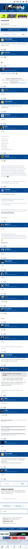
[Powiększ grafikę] (5, 57)
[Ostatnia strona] (26, 34)
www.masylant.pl (23, 82)
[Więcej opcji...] (25, 40)
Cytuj (5, 49)
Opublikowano (11, 40)
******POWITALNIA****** (13, 25)
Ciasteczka (25, 540)
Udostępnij (7, 505)
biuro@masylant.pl (13, 82)
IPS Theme (2, 540)
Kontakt (20, 540)
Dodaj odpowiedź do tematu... (10, 498)
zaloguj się (18, 491)
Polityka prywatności (14, 540)
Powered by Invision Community (14, 542)
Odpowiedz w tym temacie (14, 29)
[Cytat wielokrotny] (2, 50)
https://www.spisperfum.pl (7, 420)
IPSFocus (7, 540)
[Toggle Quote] (3, 373)
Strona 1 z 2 (15, 34)
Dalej (23, 34)
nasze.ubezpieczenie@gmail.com (7, 212)
